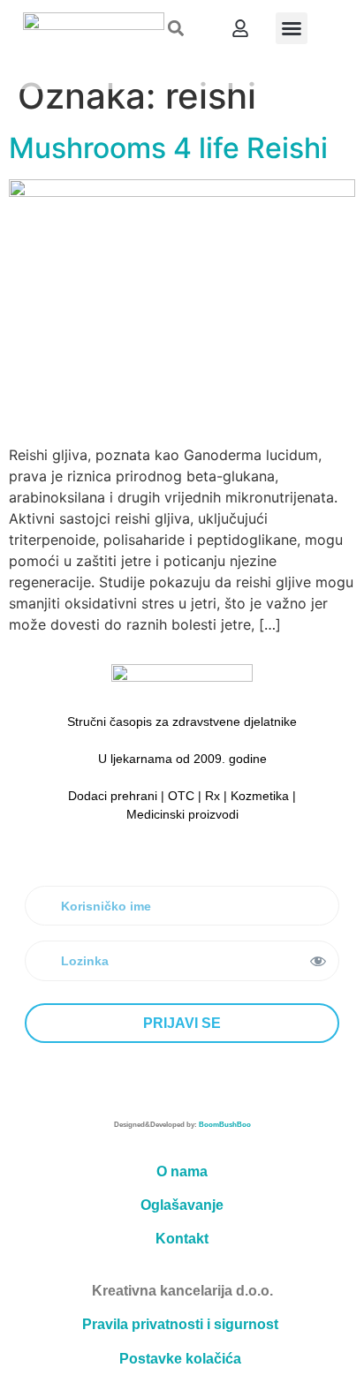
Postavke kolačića (180, 1358)
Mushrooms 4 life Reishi (168, 148)
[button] (176, 28)
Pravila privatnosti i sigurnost (180, 1324)
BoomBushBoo (225, 1125)
